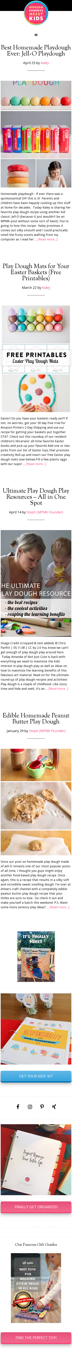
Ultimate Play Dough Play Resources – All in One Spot (36, 497)
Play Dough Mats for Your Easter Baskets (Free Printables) (36, 272)
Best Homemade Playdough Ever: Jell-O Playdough (36, 50)
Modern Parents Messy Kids (36, 12)
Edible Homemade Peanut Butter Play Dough (36, 718)
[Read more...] (47, 239)
